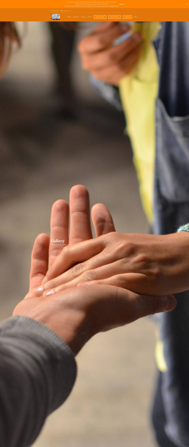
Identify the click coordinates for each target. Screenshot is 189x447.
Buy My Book (100, 17)
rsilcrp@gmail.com (66, 10)
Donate (127, 17)
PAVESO (83, 17)
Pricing (90, 17)
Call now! (121, 4)
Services (76, 17)
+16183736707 (55, 10)
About (69, 17)
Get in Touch (114, 17)
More (135, 17)
